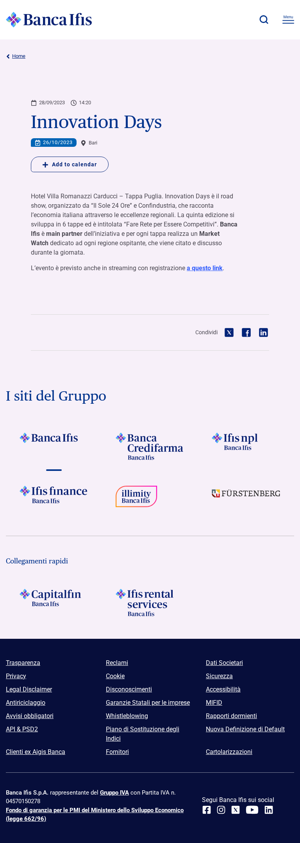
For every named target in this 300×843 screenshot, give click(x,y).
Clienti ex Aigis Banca (35, 752)
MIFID (214, 702)
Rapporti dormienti (231, 716)
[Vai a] (246, 446)
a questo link (205, 268)
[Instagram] (221, 809)
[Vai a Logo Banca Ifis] (54, 446)
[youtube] (252, 809)
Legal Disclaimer (29, 689)
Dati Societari (224, 663)
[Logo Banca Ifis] (49, 20)
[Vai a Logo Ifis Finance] (54, 499)
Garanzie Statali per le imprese (148, 702)
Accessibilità (223, 689)
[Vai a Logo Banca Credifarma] (150, 446)
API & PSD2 (22, 729)
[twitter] (235, 809)
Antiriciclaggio (25, 702)
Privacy (16, 676)
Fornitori (117, 752)
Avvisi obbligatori (30, 716)
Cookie (115, 676)
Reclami (117, 663)
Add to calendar (74, 164)
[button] (263, 19)
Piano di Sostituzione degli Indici (142, 733)
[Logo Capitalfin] (54, 602)
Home (18, 56)
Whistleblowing (127, 716)
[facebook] (206, 809)
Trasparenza (23, 663)
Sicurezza (219, 676)
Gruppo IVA (114, 792)
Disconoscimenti (129, 689)
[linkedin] (268, 809)
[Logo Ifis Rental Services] (150, 602)
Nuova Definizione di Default (245, 729)
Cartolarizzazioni (229, 752)
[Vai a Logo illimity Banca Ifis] (150, 499)
